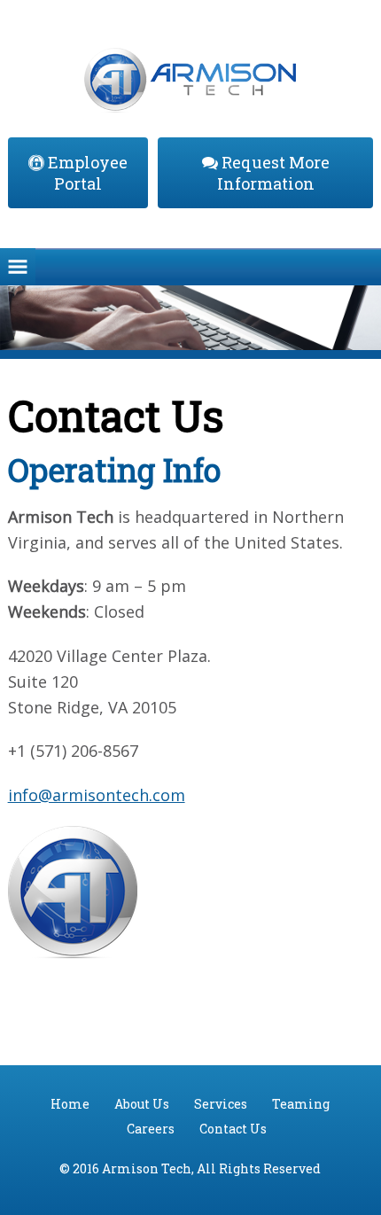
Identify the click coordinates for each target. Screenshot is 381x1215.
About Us (141, 1103)
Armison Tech (191, 66)
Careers (151, 1128)
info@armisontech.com (96, 795)
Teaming (301, 1103)
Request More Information (273, 173)
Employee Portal (86, 173)
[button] (17, 266)
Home (70, 1103)
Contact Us (233, 1128)
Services (220, 1103)
